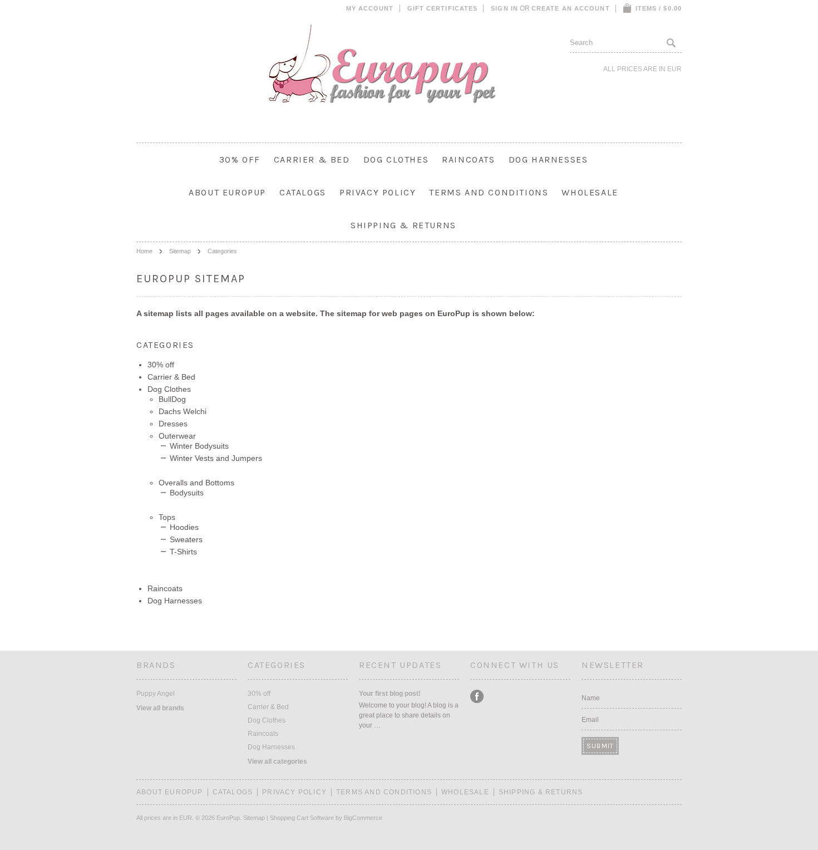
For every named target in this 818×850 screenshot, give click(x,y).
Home (144, 251)
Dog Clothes (396, 159)
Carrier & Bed (312, 159)
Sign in (504, 8)
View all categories (277, 761)
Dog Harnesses (548, 159)
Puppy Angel (155, 693)
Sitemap (180, 251)
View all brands (160, 708)
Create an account (570, 8)
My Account (370, 8)
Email (590, 720)
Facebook (477, 697)
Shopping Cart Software (302, 817)
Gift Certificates (442, 8)
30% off (239, 159)
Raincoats (468, 159)
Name (591, 698)
